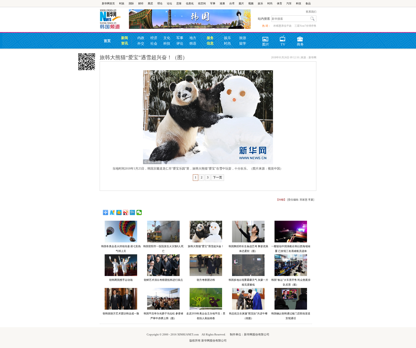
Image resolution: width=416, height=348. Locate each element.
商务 (300, 37)
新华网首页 (108, 3)
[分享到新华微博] (112, 212)
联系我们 (311, 11)
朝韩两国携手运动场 (121, 279)
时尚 (270, 3)
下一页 (217, 177)
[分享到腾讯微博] (132, 212)
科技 (298, 3)
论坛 (169, 3)
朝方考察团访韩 (206, 279)
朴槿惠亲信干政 (282, 25)
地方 (192, 38)
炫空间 (202, 3)
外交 (140, 43)
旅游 (242, 38)
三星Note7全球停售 (305, 25)
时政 (121, 3)
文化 (166, 38)
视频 (251, 3)
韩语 (192, 43)
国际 (131, 3)
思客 (179, 3)
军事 (212, 3)
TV (283, 37)
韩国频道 (114, 19)
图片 (241, 3)
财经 (140, 3)
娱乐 (260, 3)
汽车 (289, 3)
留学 (242, 43)
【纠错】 (281, 199)
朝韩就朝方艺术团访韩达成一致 (121, 313)
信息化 (190, 3)
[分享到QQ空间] (119, 212)
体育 (279, 3)
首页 (107, 41)
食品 (308, 3)
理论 (159, 3)
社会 (153, 43)
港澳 (222, 3)
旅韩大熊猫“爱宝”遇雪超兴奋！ (206, 246)
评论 (179, 43)
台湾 (231, 3)
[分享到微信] (139, 212)
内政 (140, 38)
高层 (150, 3)
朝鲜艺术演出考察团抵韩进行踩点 (163, 279)
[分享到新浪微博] (125, 212)
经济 (153, 38)
